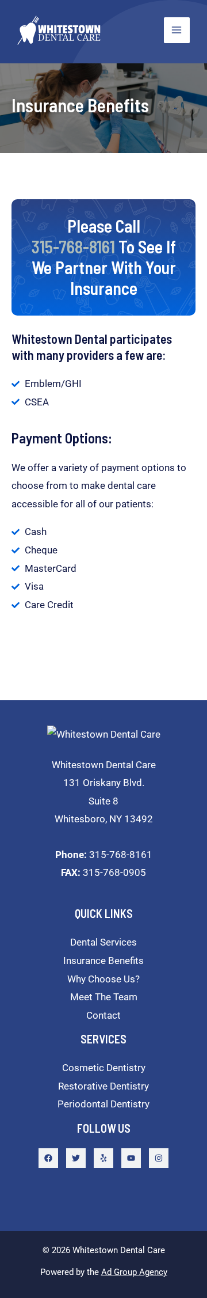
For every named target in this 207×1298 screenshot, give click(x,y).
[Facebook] (48, 1158)
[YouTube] (131, 1158)
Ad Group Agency (134, 1272)
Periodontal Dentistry (103, 1104)
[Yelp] (103, 1158)
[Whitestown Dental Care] (59, 30)
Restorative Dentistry (103, 1086)
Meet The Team (103, 997)
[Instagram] (158, 1158)
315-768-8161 (103, 854)
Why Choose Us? (103, 979)
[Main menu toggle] (177, 30)
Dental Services (103, 942)
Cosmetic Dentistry (103, 1067)
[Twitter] (76, 1158)
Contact (103, 1015)
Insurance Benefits (103, 960)
